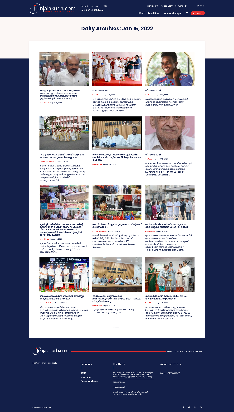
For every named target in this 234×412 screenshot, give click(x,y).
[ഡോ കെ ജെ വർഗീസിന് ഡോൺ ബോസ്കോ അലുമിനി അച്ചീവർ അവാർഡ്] (64, 274)
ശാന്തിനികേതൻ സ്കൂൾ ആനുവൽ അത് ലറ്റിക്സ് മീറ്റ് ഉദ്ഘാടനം (116, 225)
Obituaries (149, 95)
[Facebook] (195, 6)
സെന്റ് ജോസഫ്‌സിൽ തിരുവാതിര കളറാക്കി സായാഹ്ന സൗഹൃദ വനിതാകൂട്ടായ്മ (61, 156)
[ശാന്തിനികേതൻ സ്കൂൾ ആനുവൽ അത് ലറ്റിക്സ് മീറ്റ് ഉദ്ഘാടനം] (117, 202)
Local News (44, 103)
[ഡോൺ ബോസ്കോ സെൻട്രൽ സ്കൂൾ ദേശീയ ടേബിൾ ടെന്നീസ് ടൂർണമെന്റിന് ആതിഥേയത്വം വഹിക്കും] (117, 133)
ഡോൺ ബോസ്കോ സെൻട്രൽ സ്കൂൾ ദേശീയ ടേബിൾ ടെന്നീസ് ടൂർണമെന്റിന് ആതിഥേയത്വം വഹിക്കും (116, 157)
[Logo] (43, 8)
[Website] (200, 6)
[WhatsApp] (203, 6)
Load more (116, 328)
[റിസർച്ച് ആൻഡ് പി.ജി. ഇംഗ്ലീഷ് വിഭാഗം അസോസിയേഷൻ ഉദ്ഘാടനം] (170, 274)
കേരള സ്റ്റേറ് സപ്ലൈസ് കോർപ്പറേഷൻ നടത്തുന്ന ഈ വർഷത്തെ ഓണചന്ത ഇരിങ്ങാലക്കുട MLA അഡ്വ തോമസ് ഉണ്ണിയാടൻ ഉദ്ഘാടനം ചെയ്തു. (59, 94)
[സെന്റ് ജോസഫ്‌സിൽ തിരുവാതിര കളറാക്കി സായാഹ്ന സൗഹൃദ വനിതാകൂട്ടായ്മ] (64, 133)
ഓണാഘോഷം (100, 90)
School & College (46, 162)
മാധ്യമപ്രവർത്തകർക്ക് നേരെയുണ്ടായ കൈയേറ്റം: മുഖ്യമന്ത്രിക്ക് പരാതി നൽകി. (166, 225)
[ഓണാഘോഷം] (117, 69)
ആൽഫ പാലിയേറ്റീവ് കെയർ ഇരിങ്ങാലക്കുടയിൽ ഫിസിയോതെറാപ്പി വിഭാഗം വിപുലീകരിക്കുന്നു (116, 298)
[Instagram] (197, 6)
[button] (186, 6)
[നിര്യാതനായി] (170, 69)
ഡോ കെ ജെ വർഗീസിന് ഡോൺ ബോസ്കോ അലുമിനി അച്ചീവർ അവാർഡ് (61, 297)
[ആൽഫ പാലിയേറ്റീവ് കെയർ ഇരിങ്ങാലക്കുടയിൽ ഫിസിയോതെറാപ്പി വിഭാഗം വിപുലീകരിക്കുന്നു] (117, 274)
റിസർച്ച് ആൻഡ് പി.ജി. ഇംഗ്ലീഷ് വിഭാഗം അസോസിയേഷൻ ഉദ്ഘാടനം (166, 297)
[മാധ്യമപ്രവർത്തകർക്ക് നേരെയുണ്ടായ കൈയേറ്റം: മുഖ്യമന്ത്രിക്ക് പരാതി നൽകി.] (170, 202)
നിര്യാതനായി (153, 90)
